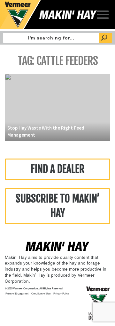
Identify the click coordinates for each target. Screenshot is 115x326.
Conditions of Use (40, 293)
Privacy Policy (61, 293)
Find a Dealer (58, 169)
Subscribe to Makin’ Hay (58, 206)
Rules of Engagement (16, 293)
